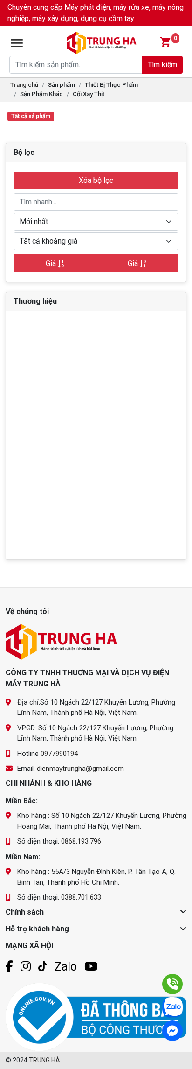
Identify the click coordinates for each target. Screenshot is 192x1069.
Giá (52, 263)
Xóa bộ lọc (96, 180)
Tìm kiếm (162, 64)
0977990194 (59, 753)
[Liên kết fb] (9, 966)
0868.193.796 (81, 841)
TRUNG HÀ (44, 1060)
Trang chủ (24, 84)
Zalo (66, 966)
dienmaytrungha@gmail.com (80, 768)
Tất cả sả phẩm (30, 116)
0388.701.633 (81, 897)
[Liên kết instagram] (26, 966)
